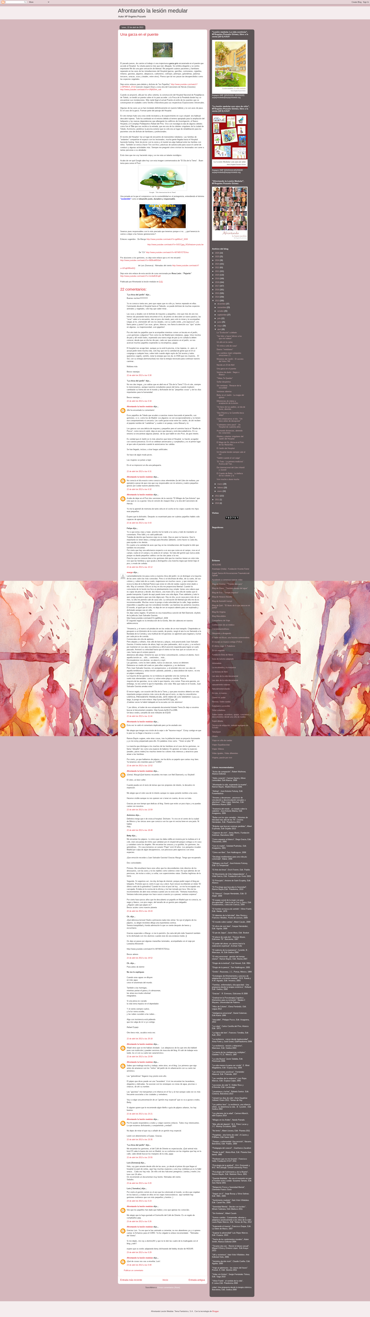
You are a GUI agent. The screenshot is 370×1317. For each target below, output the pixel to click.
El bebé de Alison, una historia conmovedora (230, 637)
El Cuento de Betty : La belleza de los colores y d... (230, 474)
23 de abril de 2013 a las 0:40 (139, 1265)
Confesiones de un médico (223, 625)
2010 (217, 503)
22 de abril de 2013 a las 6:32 (139, 489)
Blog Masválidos (219, 616)
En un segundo (218, 650)
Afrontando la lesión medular (153, 11)
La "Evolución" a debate (227, 332)
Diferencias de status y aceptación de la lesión (227, 402)
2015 (217, 293)
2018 (217, 282)
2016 (217, 290)
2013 (217, 301)
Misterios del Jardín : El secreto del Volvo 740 (230, 360)
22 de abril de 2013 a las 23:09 (139, 1056)
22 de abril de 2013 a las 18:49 (139, 830)
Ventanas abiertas (224, 391)
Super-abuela (217, 721)
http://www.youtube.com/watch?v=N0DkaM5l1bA (140, 260)
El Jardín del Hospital (226, 448)
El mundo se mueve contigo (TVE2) (227, 642)
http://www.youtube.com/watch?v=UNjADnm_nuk (140, 89)
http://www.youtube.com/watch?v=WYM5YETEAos (167, 252)
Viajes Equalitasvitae (221, 745)
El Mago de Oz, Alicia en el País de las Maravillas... (230, 443)
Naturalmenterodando (221, 689)
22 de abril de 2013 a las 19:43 (139, 911)
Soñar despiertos (224, 382)
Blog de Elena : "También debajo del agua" (230, 588)
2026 (217, 253)
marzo (220, 484)
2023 (217, 264)
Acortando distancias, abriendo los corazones (230, 432)
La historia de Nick (220, 672)
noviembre (222, 307)
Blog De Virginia (218, 612)
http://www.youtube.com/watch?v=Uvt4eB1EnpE (140, 276)
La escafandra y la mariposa (224, 667)
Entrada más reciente (131, 1280)
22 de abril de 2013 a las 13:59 (139, 810)
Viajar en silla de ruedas (222, 740)
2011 (217, 499)
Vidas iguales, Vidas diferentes (225, 753)
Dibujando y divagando (221, 633)
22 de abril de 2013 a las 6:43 (139, 523)
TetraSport (216, 732)
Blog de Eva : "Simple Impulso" (225, 593)
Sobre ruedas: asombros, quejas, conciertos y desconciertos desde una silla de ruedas (231, 715)
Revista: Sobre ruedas (221, 702)
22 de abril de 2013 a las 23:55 (139, 1157)
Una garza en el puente (226, 369)
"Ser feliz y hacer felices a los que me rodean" (229, 337)
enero (220, 491)
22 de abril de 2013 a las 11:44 (139, 716)
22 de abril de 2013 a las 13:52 (139, 765)
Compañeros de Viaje (221, 620)
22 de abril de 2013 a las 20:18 (139, 1039)
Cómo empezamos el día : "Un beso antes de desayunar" (229, 420)
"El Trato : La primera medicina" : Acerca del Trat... (231, 462)
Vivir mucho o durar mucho (228, 479)
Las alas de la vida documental (225, 676)
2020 (217, 275)
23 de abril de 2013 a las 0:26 (139, 1221)
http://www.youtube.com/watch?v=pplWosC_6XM (167, 239)
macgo (130, 572)
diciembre (221, 304)
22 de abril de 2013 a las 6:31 (139, 471)
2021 (217, 271)
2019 (217, 278)
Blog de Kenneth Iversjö (222, 601)
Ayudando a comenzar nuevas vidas (227, 580)
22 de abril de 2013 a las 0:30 (139, 375)
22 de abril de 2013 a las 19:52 (139, 958)
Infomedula (216, 663)
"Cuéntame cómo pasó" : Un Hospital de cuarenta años (229, 426)
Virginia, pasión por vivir (222, 758)
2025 (217, 256)
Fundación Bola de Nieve (222, 655)
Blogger (215, 1311)
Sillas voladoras (218, 710)
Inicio (165, 1280)
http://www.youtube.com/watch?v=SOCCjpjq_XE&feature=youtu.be (175, 244)
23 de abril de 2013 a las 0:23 (139, 1201)
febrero (220, 487)
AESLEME (216, 565)
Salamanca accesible (221, 706)
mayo (220, 326)
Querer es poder (218, 697)
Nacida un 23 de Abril (225, 365)
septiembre (222, 315)
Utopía (215, 736)
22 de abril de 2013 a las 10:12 (139, 567)
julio (219, 318)
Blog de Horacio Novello (222, 597)
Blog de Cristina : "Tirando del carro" (227, 584)
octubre (220, 311)
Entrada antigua (197, 1280)
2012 (217, 496)
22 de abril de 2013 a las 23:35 (139, 1139)
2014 (217, 297)
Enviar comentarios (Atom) (169, 1287)
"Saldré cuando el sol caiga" (228, 458)
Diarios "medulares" (225, 349)
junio (219, 322)
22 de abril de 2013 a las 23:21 (139, 1114)
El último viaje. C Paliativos (223, 646)
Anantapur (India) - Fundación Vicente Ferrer (230, 569)
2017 (217, 286)
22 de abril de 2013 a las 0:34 (139, 401)
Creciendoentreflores (220, 629)
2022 (217, 267)
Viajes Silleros (218, 749)
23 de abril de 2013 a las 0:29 (139, 1252)
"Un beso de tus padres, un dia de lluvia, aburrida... (231, 408)
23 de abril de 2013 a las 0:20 (139, 1183)
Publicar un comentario (133, 1270)
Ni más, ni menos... (220, 693)
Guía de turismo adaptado (223, 659)
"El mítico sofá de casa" (227, 346)
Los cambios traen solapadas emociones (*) (229, 354)
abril (219, 329)
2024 (217, 260)
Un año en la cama (224, 342)
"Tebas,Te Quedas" (225, 378)
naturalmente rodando (221, 685)
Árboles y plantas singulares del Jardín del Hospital (230, 437)
